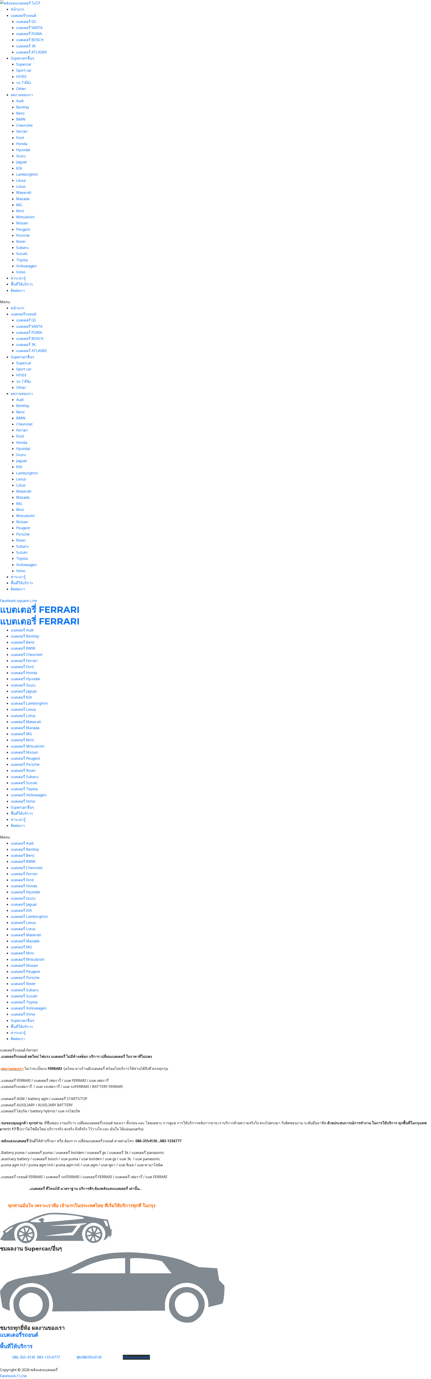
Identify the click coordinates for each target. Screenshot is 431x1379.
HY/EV (21, 76)
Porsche (23, 235)
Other (21, 88)
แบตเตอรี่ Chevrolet (26, 654)
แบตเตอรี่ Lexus (23, 709)
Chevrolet (24, 125)
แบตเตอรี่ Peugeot (25, 758)
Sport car (23, 70)
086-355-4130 (23, 1357)
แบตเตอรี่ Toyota (24, 788)
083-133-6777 (48, 1357)
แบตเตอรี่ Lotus (23, 715)
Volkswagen (26, 265)
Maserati (23, 192)
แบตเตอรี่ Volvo (23, 801)
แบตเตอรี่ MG (21, 733)
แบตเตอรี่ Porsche (25, 764)
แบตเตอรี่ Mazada (25, 727)
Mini (20, 210)
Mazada (22, 198)
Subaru (22, 247)
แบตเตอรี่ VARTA (29, 27)
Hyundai (23, 149)
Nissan (22, 223)
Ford (20, 137)
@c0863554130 (89, 1357)
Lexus (21, 180)
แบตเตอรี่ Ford (22, 666)
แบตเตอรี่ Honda (24, 672)
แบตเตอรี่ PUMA (29, 33)
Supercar (23, 64)
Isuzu (21, 155)
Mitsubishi (25, 217)
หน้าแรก (17, 9)
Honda (21, 143)
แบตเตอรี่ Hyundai (25, 678)
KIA (19, 168)
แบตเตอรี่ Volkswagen (28, 794)
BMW (20, 119)
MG (19, 204)
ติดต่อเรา (18, 290)
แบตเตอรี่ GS (26, 21)
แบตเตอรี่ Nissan (24, 752)
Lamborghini (27, 174)
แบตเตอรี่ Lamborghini (29, 703)
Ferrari (22, 131)
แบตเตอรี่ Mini (22, 739)
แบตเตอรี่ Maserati (26, 721)
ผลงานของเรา (22, 94)
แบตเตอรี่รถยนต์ (19, 1335)
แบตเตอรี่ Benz (23, 642)
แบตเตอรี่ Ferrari (24, 660)
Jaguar (21, 161)
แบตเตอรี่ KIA (21, 697)
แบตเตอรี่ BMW (23, 648)
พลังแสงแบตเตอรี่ (136, 1357)
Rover (21, 241)
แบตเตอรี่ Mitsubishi (27, 746)
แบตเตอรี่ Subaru (24, 776)
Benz (20, 113)
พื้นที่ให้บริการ (22, 284)
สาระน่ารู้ (18, 278)
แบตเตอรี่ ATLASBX (31, 52)
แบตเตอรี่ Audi (22, 630)
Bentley (22, 107)
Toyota (22, 259)
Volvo (20, 272)
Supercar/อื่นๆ (22, 58)
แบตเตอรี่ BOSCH (30, 39)
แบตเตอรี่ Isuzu (23, 685)
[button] (215, 302)
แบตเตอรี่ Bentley (25, 636)
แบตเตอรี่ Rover (23, 770)
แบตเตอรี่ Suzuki (24, 782)
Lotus (21, 186)
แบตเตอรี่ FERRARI (40, 609)
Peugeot (23, 229)
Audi (20, 100)
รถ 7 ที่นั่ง (23, 82)
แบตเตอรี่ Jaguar (24, 691)
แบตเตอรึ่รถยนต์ (23, 15)
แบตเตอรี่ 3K (26, 46)
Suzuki (22, 253)
